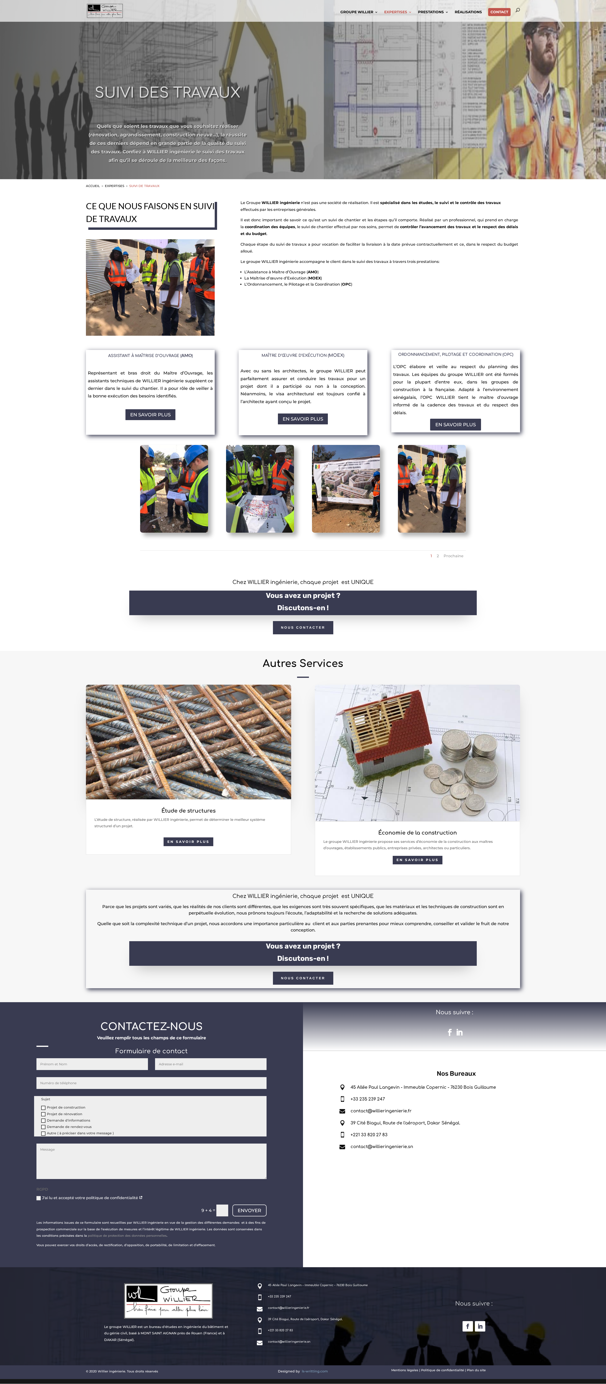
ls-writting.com (315, 1371)
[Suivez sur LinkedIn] (459, 1032)
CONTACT (499, 12)
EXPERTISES (395, 12)
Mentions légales (404, 1370)
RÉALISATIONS (468, 12)
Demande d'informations (68, 1120)
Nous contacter (303, 627)
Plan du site (476, 1370)
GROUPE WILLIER (356, 12)
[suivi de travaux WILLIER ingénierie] (174, 531)
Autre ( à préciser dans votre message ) (80, 1133)
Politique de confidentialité (442, 1370)
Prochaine (453, 556)
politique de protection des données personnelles (127, 1235)
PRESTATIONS (431, 12)
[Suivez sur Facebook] (450, 1032)
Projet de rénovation (64, 1114)
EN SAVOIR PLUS (150, 415)
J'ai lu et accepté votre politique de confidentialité (90, 1198)
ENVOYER (249, 1210)
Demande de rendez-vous (69, 1127)
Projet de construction (66, 1107)
